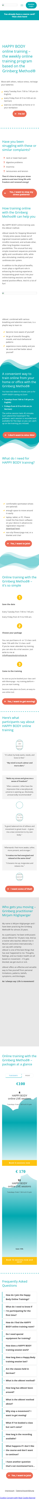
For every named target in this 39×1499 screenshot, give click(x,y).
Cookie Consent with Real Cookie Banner (17, 1497)
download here (12, 528)
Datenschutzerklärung (25, 1490)
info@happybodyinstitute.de (14, 655)
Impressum (9, 1490)
